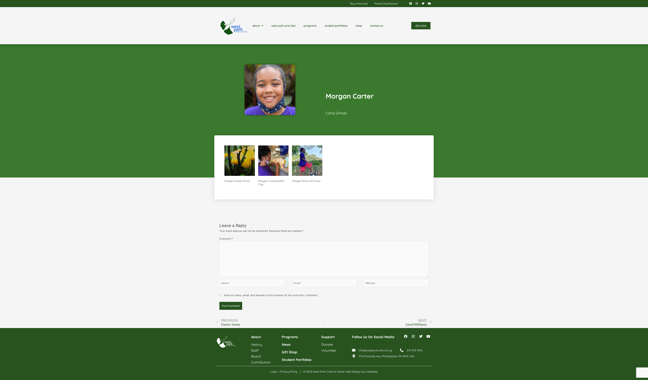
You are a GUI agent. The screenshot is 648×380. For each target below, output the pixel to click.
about (256, 25)
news (286, 344)
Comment (226, 238)
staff (255, 350)
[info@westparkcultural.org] (353, 350)
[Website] (396, 283)
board (256, 356)
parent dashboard (386, 3)
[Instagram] (417, 3)
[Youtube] (429, 3)
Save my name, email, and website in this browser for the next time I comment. (271, 295)
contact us (376, 25)
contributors (261, 362)
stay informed (359, 3)
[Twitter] (423, 3)
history (256, 344)
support (328, 337)
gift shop (289, 352)
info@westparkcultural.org (375, 350)
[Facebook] (410, 3)
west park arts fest (283, 25)
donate (327, 344)
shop (359, 25)
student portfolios (336, 25)
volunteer (328, 350)
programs (310, 25)
